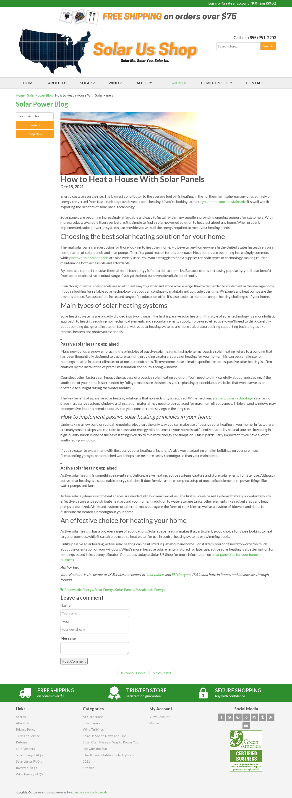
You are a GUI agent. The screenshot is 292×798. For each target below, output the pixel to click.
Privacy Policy (25, 729)
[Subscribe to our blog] (270, 717)
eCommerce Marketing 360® (88, 792)
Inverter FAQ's (26, 768)
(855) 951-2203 (262, 37)
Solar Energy (104, 589)
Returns (22, 742)
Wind (114, 83)
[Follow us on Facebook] (221, 717)
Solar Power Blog (40, 95)
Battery (144, 83)
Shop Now (35, 134)
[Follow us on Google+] (246, 717)
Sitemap (88, 768)
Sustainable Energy (150, 589)
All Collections (93, 717)
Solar (86, 83)
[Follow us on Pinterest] (238, 717)
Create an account (235, 3)
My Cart (155, 723)
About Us (57, 83)
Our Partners (25, 749)
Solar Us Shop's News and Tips (104, 736)
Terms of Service (28, 736)
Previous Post (134, 673)
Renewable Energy (78, 589)
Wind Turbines (93, 729)
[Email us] (246, 725)
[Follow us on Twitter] (229, 717)
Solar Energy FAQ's (29, 755)
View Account (159, 717)
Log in (213, 3)
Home (28, 83)
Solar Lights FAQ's (29, 761)
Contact (255, 83)
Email (65, 622)
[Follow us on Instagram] (254, 717)
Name (65, 605)
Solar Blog (177, 83)
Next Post (161, 673)
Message (68, 638)
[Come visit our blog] (262, 717)
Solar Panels (124, 589)
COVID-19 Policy (216, 83)
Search (21, 717)
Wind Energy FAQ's (30, 774)
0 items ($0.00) (265, 3)
